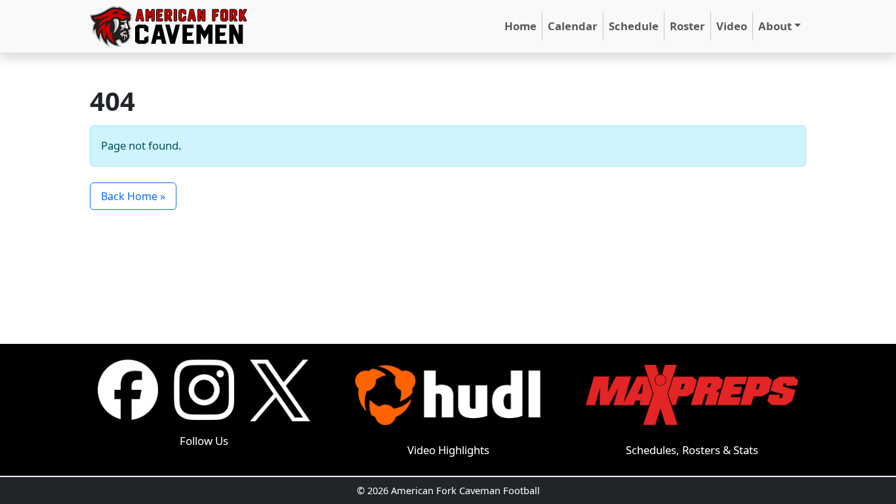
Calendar (573, 25)
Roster (687, 25)
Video (731, 25)
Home (520, 25)
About (775, 25)
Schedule (634, 25)
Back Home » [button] (133, 196)
